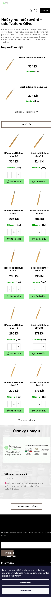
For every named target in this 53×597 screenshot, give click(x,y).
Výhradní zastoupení (16, 474)
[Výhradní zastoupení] (26, 449)
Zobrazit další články (26, 506)
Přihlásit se (9, 553)
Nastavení (25, 582)
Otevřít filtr (27, 124)
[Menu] (45, 10)
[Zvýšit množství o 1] (18, 175)
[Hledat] (31, 10)
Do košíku (15, 181)
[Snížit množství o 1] (9, 175)
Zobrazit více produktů (25, 112)
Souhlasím (26, 590)
